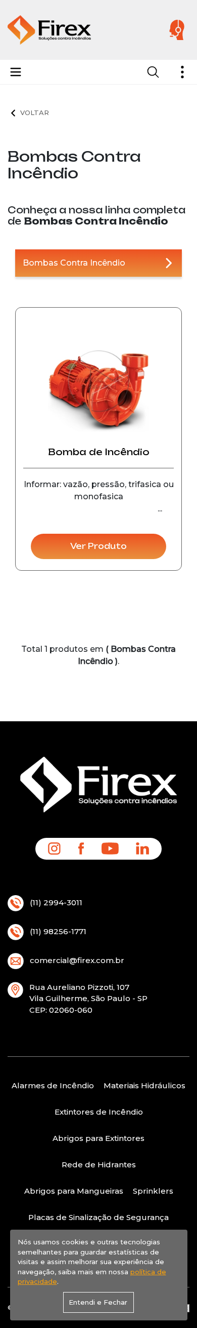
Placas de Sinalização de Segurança (98, 1217)
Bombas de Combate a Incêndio (63, 112)
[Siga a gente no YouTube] (110, 848)
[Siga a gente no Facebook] (81, 848)
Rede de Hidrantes (99, 1164)
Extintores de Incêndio (99, 1112)
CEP (37, 1010)
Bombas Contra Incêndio (74, 263)
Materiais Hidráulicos (144, 1085)
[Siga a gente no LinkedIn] (142, 848)
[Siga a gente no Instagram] (54, 848)
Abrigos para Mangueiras (73, 1191)
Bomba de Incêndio (99, 452)
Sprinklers (153, 1191)
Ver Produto (98, 546)
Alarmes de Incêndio (53, 1085)
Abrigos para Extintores (98, 1138)
